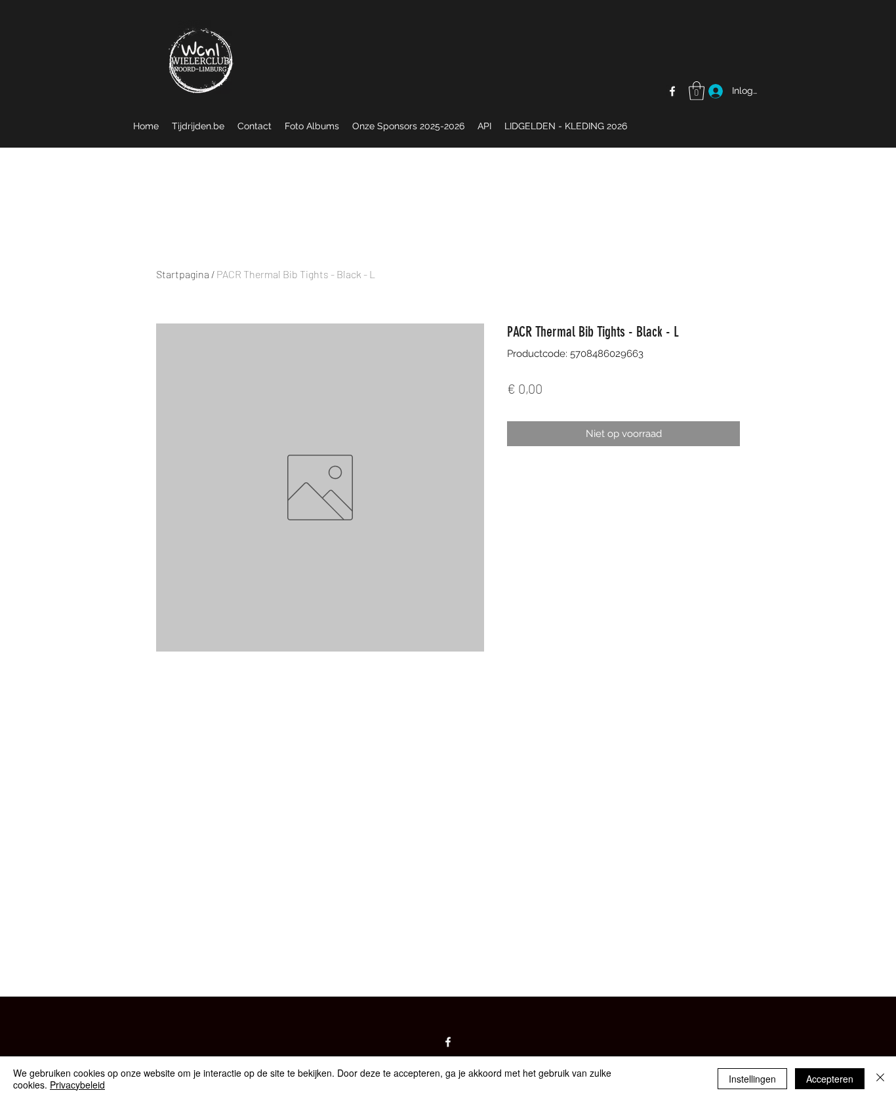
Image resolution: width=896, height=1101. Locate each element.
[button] (696, 90)
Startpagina (182, 274)
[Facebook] (672, 91)
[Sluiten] (880, 1079)
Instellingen (752, 1078)
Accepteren (829, 1078)
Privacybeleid (77, 1084)
